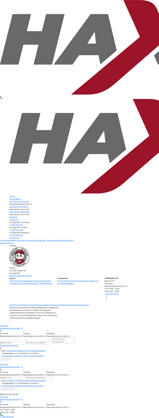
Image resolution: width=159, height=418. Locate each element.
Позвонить (14, 219)
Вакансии (13, 217)
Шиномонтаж (33, 283)
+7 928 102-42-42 (16, 225)
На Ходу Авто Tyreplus (18, 206)
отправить (5, 359)
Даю (24, 351)
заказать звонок (7, 243)
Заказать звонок (25, 276)
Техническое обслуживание (21, 281)
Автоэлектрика (46, 283)
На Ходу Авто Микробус (19, 212)
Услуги (12, 196)
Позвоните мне (7, 388)
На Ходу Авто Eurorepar (19, 201)
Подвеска (37, 281)
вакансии (13, 276)
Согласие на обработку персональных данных (69, 305)
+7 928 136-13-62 (16, 235)
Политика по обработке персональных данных (29, 305)
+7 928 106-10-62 (16, 230)
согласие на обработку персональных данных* (26, 351)
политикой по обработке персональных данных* (23, 356)
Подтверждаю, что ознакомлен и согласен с (23, 354)
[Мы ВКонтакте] (10, 302)
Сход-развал (22, 283)
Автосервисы (15, 199)
